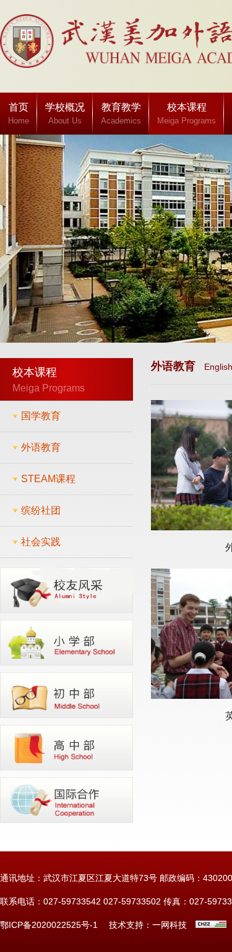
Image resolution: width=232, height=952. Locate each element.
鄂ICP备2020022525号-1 (49, 925)
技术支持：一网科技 (148, 925)
